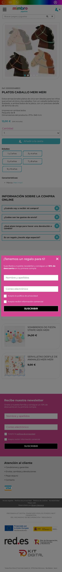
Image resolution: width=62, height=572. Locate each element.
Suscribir (31, 308)
